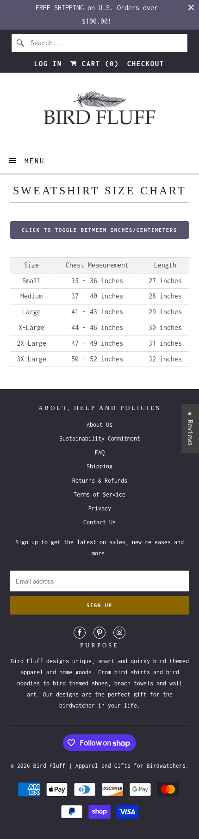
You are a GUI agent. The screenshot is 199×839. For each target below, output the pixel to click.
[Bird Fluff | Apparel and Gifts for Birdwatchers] (100, 113)
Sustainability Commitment (99, 438)
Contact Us (99, 522)
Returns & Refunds (99, 480)
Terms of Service (99, 494)
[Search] (21, 43)
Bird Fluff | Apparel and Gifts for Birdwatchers (109, 766)
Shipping (99, 466)
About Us (99, 424)
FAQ (100, 452)
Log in (48, 64)
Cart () (98, 64)
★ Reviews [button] (190, 428)
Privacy (99, 508)
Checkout (145, 64)
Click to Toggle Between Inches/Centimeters (99, 230)
